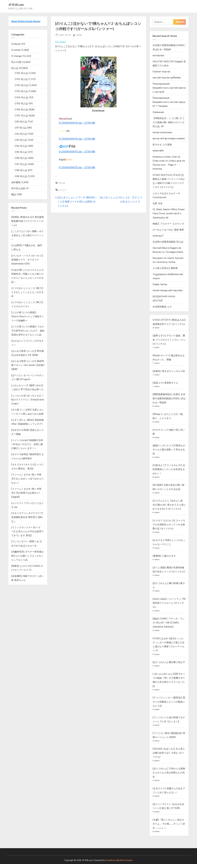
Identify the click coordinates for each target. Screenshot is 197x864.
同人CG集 (16, 62)
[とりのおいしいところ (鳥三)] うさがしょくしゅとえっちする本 (27, 292)
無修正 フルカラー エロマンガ (168, 223)
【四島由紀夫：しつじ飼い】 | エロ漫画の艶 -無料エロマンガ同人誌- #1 (168, 122)
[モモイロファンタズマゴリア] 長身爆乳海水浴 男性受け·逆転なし (27, 517)
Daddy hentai (160, 284)
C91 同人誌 (21, 127)
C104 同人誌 (21, 97)
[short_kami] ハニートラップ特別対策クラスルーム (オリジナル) (169, 602)
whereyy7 (158, 235)
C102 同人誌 (21, 85)
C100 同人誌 (21, 73)
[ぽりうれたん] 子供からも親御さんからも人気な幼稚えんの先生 (169, 772)
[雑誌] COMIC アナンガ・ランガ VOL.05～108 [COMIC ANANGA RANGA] (169, 622)
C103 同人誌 (21, 91)
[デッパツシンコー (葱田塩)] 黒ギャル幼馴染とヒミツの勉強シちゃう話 (169, 701)
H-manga (16, 56)
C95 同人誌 (21, 151)
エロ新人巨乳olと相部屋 (165, 268)
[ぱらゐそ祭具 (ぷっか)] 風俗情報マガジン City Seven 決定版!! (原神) (27, 365)
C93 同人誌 (21, 139)
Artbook (15, 43)
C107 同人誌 (21, 115)
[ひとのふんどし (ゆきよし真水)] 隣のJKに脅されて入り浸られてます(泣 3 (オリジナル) (169, 504)
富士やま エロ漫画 (162, 144)
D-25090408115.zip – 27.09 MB (77, 122)
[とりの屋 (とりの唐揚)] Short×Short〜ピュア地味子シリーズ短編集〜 (27, 316)
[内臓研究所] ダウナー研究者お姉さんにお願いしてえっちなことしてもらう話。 (27, 555)
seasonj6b (158, 150)
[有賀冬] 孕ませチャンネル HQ (169, 371)
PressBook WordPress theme (119, 860)
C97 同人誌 (21, 164)
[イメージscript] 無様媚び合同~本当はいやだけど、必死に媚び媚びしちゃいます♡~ (27, 444)
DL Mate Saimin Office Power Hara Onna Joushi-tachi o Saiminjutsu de (169, 213)
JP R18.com (16, 4)
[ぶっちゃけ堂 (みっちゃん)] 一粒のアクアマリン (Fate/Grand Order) (27, 399)
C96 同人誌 (21, 158)
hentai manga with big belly (168, 290)
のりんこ (63, 190)
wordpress (158, 55)
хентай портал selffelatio (167, 77)
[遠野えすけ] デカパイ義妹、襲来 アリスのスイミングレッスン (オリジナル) (169, 339)
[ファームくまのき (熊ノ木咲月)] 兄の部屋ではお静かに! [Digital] (26, 492)
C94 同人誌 (21, 145)
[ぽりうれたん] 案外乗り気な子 (169, 662)
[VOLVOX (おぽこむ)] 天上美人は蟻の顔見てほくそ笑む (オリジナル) (169, 752)
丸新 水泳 (158, 203)
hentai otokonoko (162, 132)
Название (158, 112)
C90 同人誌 (21, 121)
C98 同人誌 (21, 170)
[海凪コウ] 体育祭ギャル (165, 382)
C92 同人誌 (21, 133)
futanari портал (161, 71)
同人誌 (62, 183)
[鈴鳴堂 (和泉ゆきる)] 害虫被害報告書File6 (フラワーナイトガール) (27, 221)
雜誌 (13, 194)
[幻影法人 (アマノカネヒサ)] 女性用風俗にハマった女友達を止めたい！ (169, 469)
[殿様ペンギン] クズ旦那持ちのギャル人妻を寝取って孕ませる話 (169, 449)
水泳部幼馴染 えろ (162, 306)
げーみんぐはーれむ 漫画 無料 (168, 229)
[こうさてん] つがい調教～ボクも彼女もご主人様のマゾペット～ (27, 235)
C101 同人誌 (21, 79)
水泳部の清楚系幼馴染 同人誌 (168, 241)
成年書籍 (15, 182)
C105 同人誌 (21, 103)
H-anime (16, 49)
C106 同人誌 (21, 109)
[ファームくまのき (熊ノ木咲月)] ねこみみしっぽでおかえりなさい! (27, 478)
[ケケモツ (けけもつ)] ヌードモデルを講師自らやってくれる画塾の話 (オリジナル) (169, 524)
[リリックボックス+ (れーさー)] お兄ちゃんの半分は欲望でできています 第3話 (27, 531)
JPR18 (79, 35)
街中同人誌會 (18, 188)
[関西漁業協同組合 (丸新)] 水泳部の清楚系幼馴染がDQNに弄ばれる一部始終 (169, 398)
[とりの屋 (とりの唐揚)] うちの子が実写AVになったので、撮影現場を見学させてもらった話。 (27, 330)
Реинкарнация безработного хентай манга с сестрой (169, 87)
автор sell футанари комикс (169, 138)
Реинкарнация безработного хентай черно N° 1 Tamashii (169, 101)
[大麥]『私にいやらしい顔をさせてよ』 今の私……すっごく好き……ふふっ (169, 823)
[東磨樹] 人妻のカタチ (164, 555)
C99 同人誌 (21, 176)
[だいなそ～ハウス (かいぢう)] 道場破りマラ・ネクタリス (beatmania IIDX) (27, 259)
